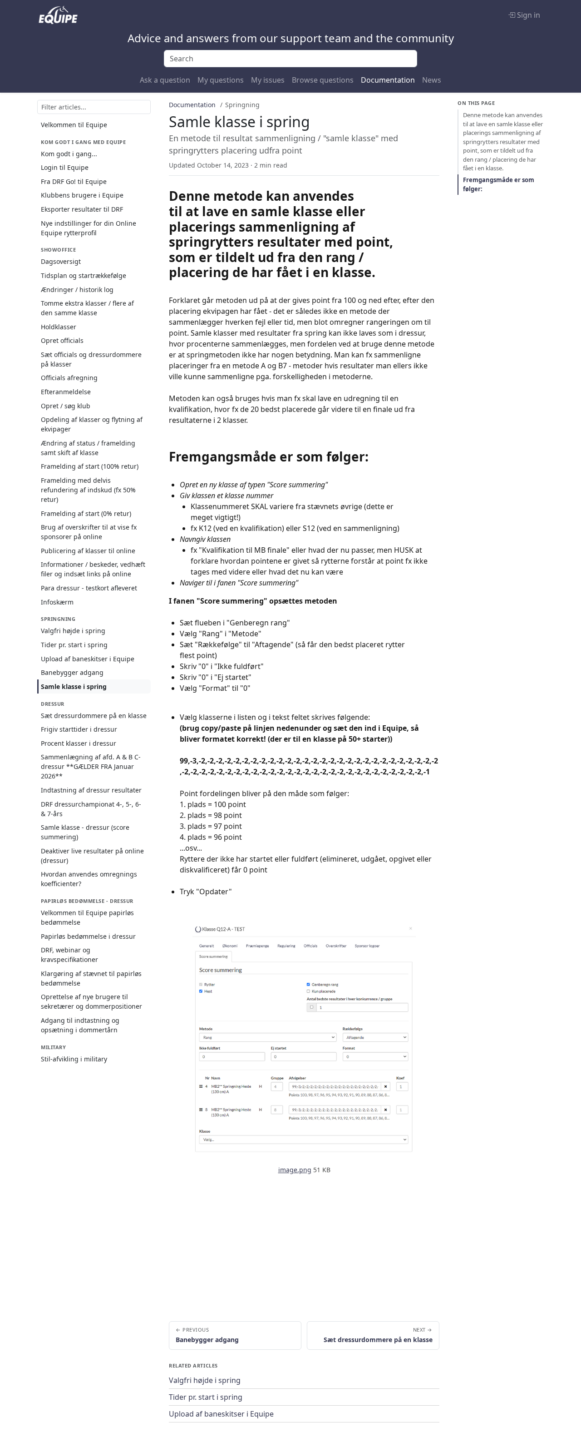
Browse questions (323, 80)
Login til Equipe (65, 167)
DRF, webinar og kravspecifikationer (69, 955)
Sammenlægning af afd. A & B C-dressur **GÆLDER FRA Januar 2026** (91, 766)
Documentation (388, 80)
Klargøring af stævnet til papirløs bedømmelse (91, 978)
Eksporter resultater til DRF (82, 209)
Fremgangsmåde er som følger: (498, 184)
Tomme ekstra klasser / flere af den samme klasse (87, 308)
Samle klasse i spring (74, 686)
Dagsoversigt (61, 261)
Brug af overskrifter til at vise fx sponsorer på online (89, 532)
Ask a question (165, 80)
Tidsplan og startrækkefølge (83, 275)
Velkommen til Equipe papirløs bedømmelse (87, 917)
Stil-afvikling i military (74, 1059)
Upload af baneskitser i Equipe (87, 658)
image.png (294, 1169)
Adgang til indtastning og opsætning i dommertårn (80, 1025)
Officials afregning (69, 377)
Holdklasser (58, 326)
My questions (220, 80)
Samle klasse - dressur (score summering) (85, 832)
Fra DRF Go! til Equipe (74, 181)
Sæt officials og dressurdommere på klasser (91, 359)
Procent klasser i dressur (78, 743)
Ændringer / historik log (77, 289)
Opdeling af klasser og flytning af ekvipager (92, 424)
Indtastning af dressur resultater (91, 790)
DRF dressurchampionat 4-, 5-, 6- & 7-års (91, 809)
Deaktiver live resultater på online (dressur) (92, 856)
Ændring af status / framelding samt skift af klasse (88, 448)
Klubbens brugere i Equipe (82, 195)
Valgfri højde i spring (73, 630)
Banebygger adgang (72, 672)
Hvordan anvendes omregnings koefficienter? (89, 879)
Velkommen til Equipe (74, 124)
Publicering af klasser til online (88, 550)
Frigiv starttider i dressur (79, 729)
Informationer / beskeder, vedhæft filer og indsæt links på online (93, 569)
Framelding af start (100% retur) (89, 466)
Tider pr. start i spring (74, 644)
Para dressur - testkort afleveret (89, 588)
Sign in (527, 15)
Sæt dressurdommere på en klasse (94, 715)
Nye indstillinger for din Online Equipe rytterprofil (88, 228)
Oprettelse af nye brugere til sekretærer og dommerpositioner (91, 1001)
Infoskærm (57, 602)
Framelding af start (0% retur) (86, 513)
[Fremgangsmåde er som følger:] (376, 456)
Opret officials (62, 340)
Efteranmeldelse (66, 391)
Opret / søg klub (65, 405)
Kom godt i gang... (69, 153)
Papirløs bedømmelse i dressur (88, 936)
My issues (268, 80)
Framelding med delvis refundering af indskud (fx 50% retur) (88, 490)
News (431, 80)
